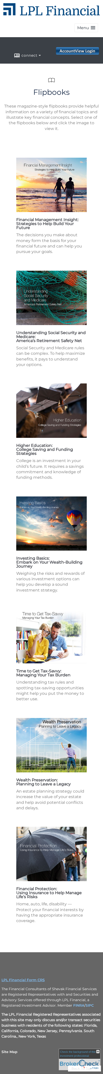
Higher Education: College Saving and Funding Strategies (44, 449)
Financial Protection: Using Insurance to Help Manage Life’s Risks (49, 892)
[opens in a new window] (51, 210)
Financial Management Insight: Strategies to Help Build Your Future (47, 223)
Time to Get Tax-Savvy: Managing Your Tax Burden (43, 673)
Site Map (10, 1052)
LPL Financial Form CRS (23, 980)
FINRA (78, 1005)
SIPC (90, 1005)
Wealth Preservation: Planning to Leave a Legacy (43, 782)
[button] (86, 27)
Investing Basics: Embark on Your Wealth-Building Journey (49, 562)
